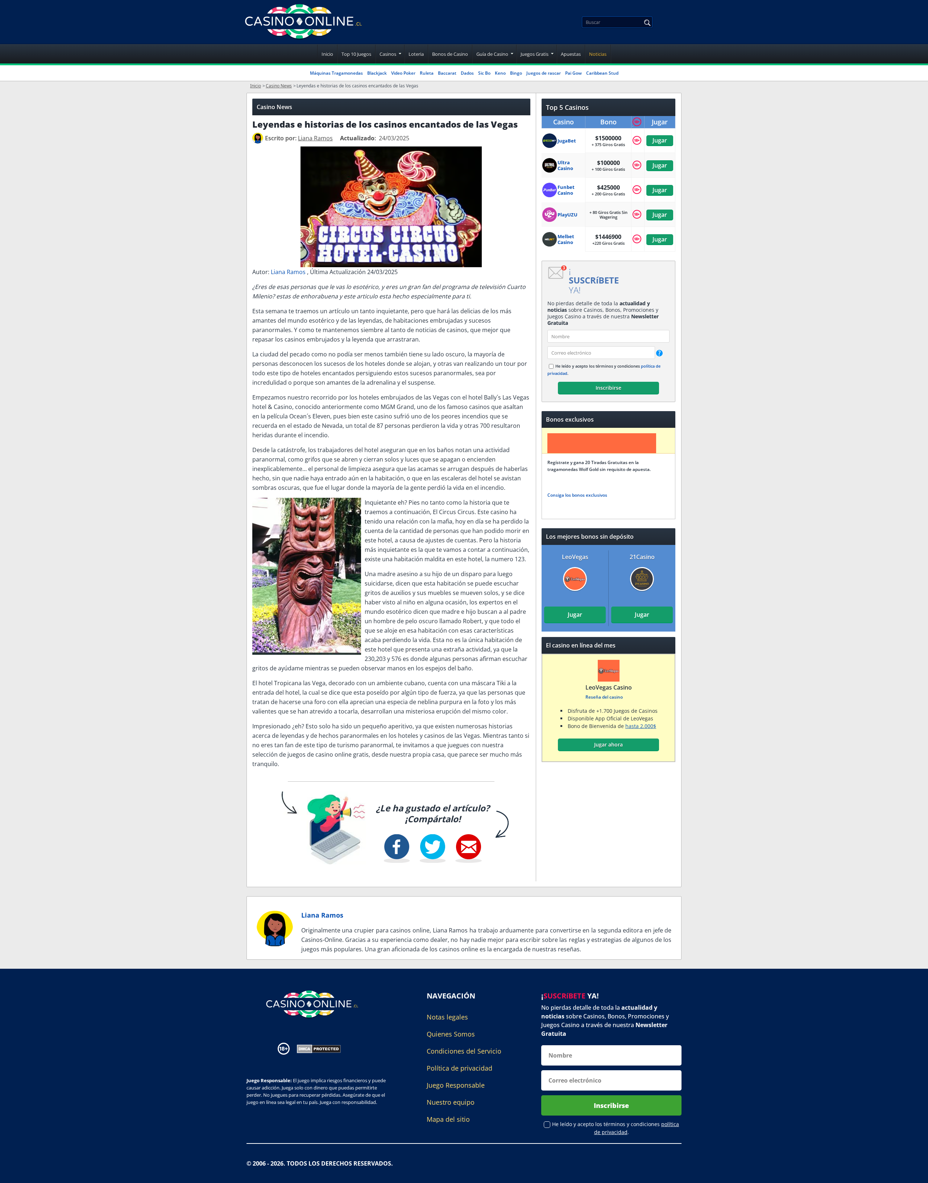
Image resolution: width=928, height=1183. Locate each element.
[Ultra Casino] (550, 165)
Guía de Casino (492, 54)
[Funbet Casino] (550, 190)
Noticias (597, 54)
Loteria (416, 54)
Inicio (327, 54)
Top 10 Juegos (356, 54)
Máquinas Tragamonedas (336, 73)
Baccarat (447, 73)
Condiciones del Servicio (464, 1051)
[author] (257, 138)
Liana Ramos (289, 272)
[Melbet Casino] (550, 239)
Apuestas (571, 54)
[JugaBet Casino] (550, 140)
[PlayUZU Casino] (550, 214)
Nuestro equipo (451, 1102)
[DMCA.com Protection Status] (319, 1048)
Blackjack (377, 73)
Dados (467, 73)
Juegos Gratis (534, 54)
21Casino (642, 557)
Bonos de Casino (450, 54)
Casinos (388, 54)
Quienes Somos (451, 1034)
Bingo (516, 73)
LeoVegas (575, 557)
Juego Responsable (456, 1085)
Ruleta (427, 73)
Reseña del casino (603, 697)
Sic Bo (484, 73)
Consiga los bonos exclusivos (577, 495)
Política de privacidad (459, 1068)
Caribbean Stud (602, 73)
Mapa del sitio (448, 1119)
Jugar (659, 140)
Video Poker (403, 73)
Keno (500, 73)
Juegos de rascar (543, 73)
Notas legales (447, 1017)
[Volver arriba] (913, 1172)
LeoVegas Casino (608, 687)
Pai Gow (573, 73)
